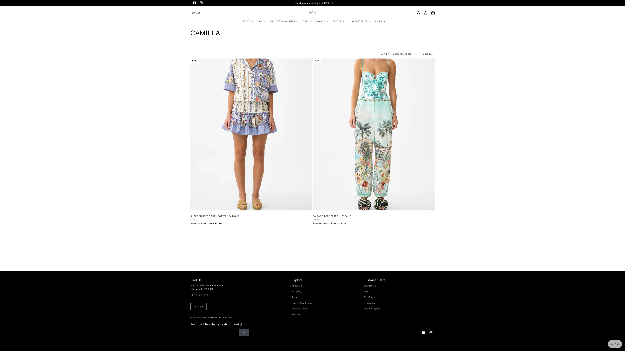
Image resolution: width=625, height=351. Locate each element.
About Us (297, 285)
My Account (370, 302)
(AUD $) (196, 12)
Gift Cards (369, 297)
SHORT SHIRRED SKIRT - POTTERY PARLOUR (214, 216)
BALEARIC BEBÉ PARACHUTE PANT (332, 216)
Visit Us (296, 314)
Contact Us (369, 285)
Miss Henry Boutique (223, 317)
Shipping (296, 291)
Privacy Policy (299, 308)
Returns (296, 297)
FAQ (365, 291)
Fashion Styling (371, 308)
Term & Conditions (302, 302)
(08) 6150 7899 (199, 294)
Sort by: (385, 53)
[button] (246, 21)
